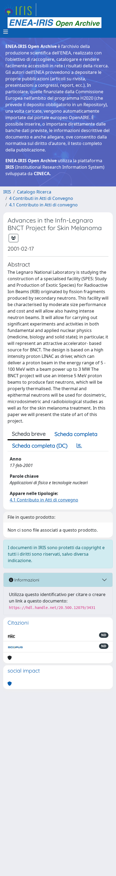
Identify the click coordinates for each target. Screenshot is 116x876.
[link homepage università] (54, 22)
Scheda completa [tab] (75, 434)
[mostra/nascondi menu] (5, 31)
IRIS (7, 192)
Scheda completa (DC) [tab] (39, 445)
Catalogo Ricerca (34, 192)
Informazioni (26, 580)
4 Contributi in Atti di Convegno (41, 198)
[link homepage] (19, 9)
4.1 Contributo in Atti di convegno (43, 205)
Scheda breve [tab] (29, 433)
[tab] (79, 445)
